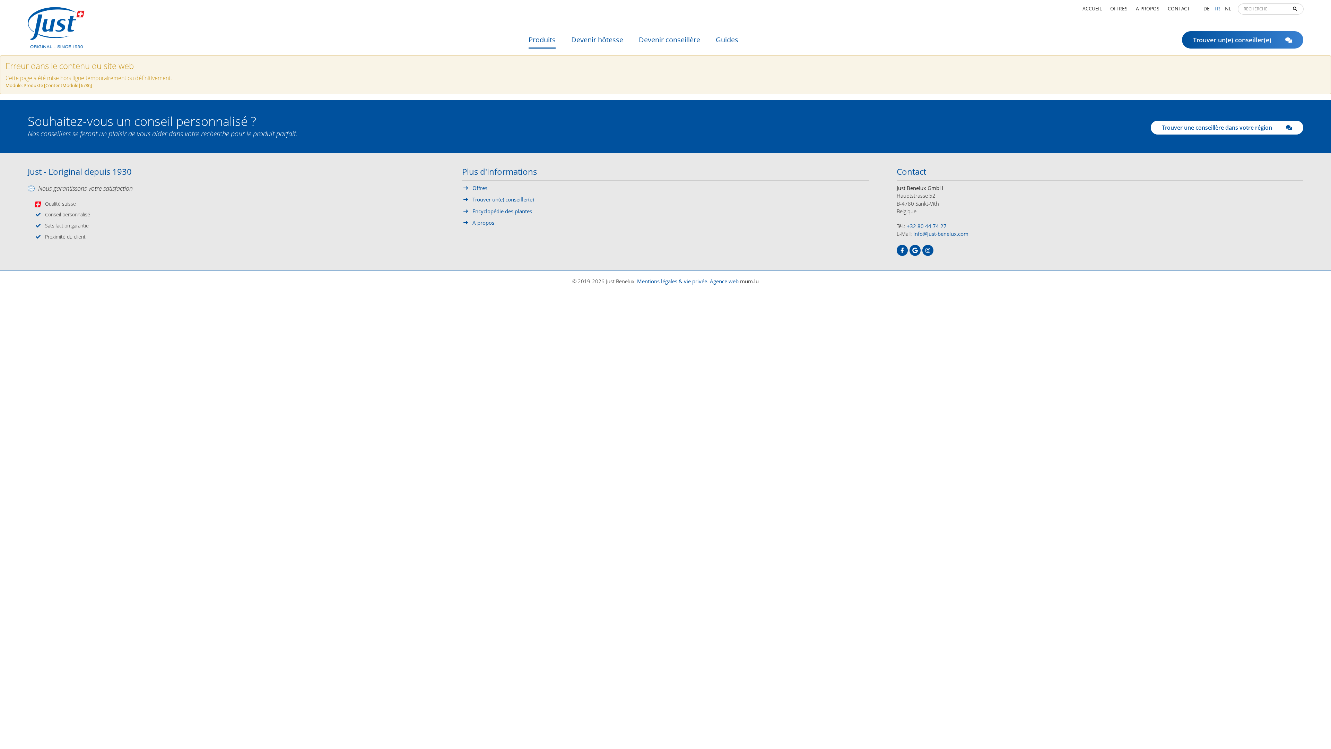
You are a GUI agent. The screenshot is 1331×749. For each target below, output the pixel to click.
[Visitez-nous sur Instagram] (927, 250)
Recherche (1295, 9)
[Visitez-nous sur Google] (915, 250)
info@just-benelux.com (940, 233)
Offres (1119, 8)
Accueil (1092, 8)
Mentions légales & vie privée (672, 281)
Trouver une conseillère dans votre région (1217, 127)
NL (1228, 8)
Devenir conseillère (669, 39)
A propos (1147, 8)
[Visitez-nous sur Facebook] (902, 250)
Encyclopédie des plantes (502, 211)
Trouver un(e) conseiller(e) (1232, 40)
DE (1206, 8)
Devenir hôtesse (597, 39)
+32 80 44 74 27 (927, 226)
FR (1217, 8)
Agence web (724, 281)
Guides (727, 39)
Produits (542, 39)
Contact (1179, 8)
